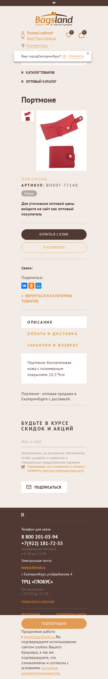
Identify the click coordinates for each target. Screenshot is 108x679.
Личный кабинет (40, 32)
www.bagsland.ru (39, 636)
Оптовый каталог (41, 81)
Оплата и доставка (52, 333)
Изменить (76, 56)
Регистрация (45, 38)
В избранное (54, 247)
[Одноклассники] (31, 286)
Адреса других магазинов (37, 601)
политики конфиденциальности (63, 470)
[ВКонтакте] (24, 286)
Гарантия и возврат (53, 345)
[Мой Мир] (38, 286)
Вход (30, 38)
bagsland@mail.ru (33, 567)
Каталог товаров (40, 72)
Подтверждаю (54, 623)
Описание (40, 322)
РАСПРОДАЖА (30, 614)
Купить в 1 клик (54, 234)
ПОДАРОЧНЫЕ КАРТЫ (71, 614)
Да (65, 56)
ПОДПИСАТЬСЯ (47, 487)
